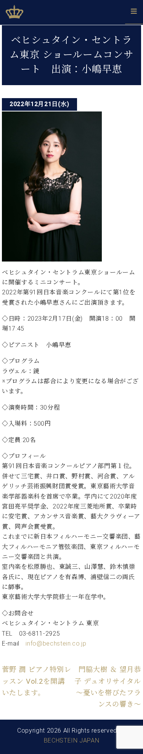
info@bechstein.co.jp (56, 643)
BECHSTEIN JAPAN (72, 740)
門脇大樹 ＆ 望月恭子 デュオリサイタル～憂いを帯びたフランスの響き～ (107, 686)
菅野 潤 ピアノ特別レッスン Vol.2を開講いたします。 (36, 681)
